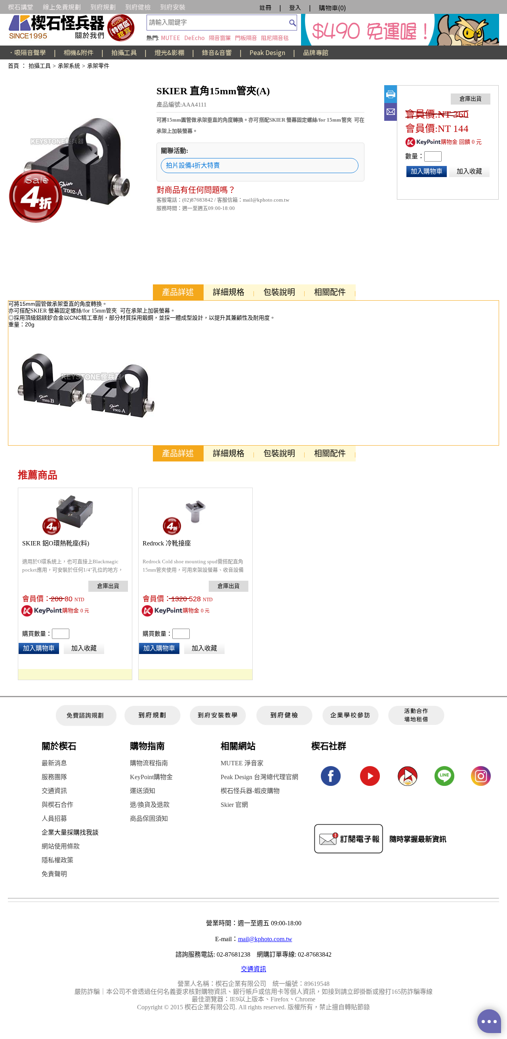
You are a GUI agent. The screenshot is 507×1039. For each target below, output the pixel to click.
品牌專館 (315, 52)
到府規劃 (103, 6)
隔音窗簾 (220, 38)
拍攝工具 (124, 52)
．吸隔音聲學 (27, 52)
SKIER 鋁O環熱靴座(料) (55, 543)
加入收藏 (469, 171)
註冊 (265, 7)
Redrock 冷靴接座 (167, 543)
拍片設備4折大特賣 (193, 165)
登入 (295, 7)
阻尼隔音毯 (275, 38)
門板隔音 (246, 38)
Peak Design (267, 52)
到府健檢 (138, 6)
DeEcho (194, 38)
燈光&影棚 (169, 52)
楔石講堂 (20, 6)
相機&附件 (78, 52)
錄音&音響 (217, 52)
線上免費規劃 (62, 6)
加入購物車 (426, 171)
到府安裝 (172, 6)
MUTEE (170, 38)
